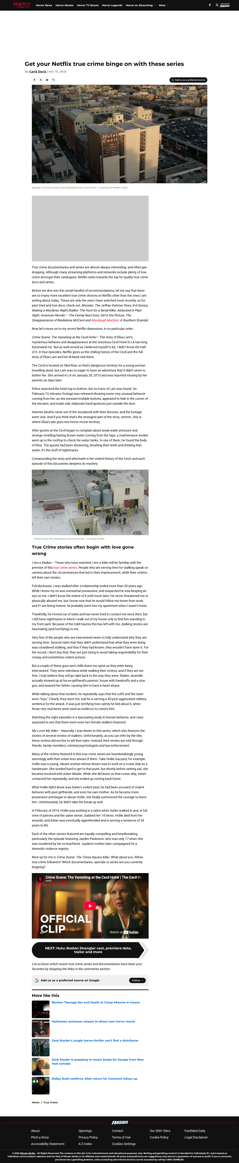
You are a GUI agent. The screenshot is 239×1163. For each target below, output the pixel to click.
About (35, 1131)
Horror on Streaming (139, 5)
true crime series (65, 567)
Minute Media (27, 1153)
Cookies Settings (124, 1144)
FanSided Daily (195, 1131)
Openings (85, 1131)
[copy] (53, 79)
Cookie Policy (159, 1137)
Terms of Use (121, 1137)
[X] (217, 5)
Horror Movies (64, 5)
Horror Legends (112, 5)
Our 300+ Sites (160, 1131)
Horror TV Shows (88, 5)
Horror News (44, 5)
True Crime (50, 1102)
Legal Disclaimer (196, 1137)
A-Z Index (85, 1144)
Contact (117, 1131)
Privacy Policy (88, 1137)
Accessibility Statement (47, 1144)
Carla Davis (37, 71)
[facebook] (210, 5)
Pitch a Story (40, 1137)
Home (36, 1102)
